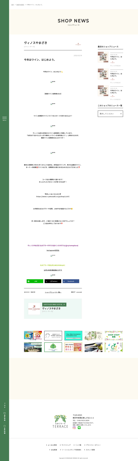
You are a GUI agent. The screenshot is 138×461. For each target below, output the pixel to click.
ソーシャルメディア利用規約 (71, 450)
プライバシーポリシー (93, 445)
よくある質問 (52, 445)
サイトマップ (66, 445)
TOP (5, 406)
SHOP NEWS (20, 4)
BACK (33, 292)
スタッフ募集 (90, 450)
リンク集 (78, 445)
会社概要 (54, 450)
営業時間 (4, 431)
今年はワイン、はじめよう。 (35, 4)
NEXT (73, 292)
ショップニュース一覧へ (53, 292)
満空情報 (4, 418)
